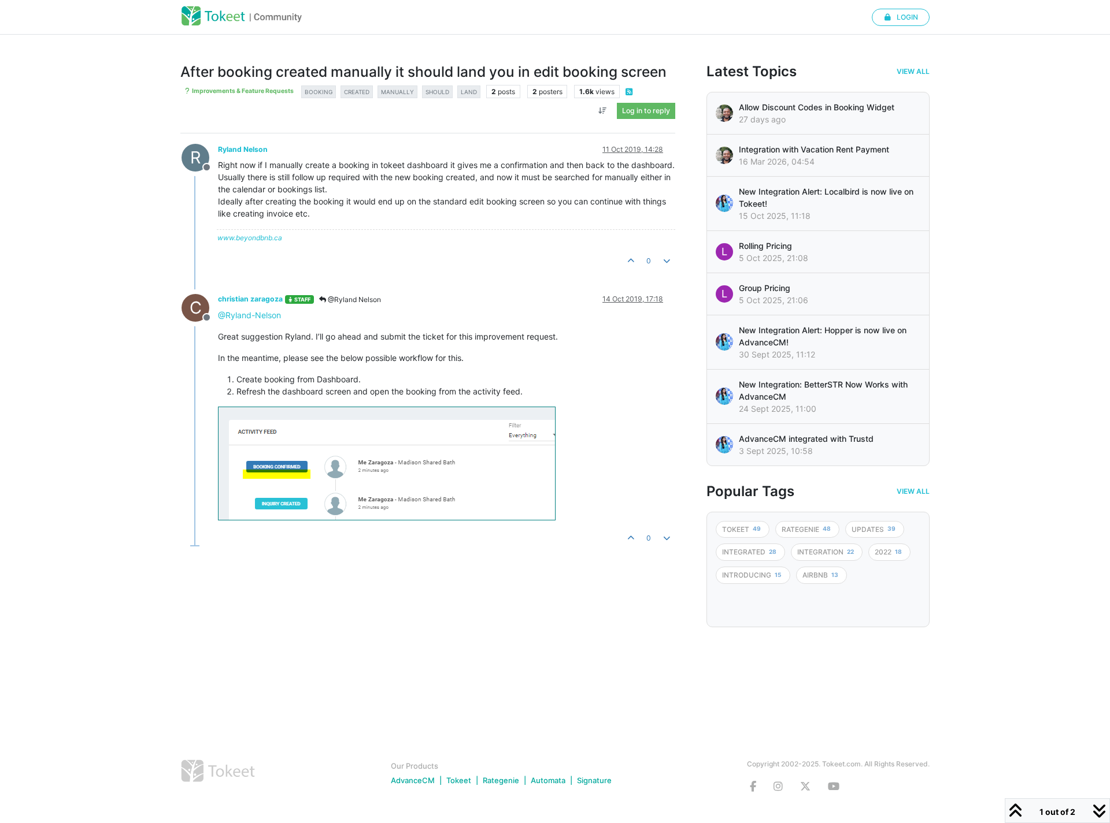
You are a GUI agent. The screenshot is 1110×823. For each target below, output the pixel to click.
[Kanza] (724, 203)
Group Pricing (764, 288)
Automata (548, 780)
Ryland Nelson (243, 149)
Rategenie (501, 780)
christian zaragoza (250, 299)
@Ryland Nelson (353, 299)
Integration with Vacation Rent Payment (814, 149)
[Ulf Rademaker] (724, 113)
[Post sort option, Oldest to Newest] (602, 111)
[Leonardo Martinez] (724, 155)
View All (913, 72)
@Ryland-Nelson (249, 315)
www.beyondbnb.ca (249, 237)
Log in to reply (646, 110)
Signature (594, 780)
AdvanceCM (413, 780)
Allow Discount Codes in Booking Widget (816, 107)
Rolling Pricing (765, 246)
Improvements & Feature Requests (242, 91)
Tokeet (458, 780)
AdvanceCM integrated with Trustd (806, 439)
